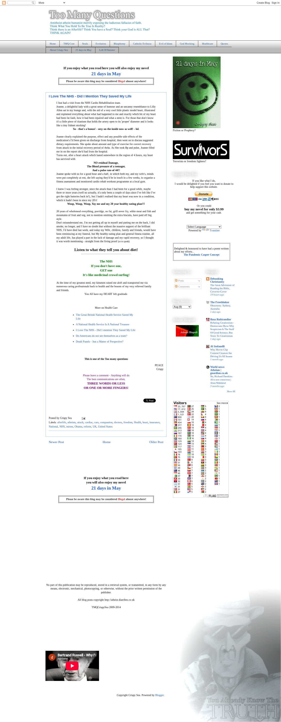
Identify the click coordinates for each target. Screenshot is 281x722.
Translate (215, 230)
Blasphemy (119, 43)
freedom (127, 422)
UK (95, 426)
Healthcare (207, 43)
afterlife (61, 422)
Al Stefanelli (217, 346)
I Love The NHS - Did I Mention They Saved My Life (90, 96)
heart (145, 422)
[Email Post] (82, 418)
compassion (106, 422)
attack (80, 422)
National (53, 426)
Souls (85, 43)
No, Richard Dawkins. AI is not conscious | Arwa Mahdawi (221, 379)
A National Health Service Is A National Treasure (102, 324)
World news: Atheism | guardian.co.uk (219, 370)
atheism (71, 422)
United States (105, 426)
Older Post (156, 442)
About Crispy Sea (59, 50)
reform (87, 426)
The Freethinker (219, 302)
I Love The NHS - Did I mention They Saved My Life (105, 330)
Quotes (224, 43)
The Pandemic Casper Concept (201, 254)
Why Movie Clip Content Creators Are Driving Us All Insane (221, 353)
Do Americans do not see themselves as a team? (101, 335)
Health (137, 422)
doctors (118, 422)
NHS (62, 426)
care (96, 422)
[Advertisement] (115, 626)
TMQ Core (69, 43)
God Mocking (187, 43)
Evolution (101, 43)
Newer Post (56, 442)
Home (53, 43)
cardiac (89, 422)
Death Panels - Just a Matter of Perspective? (99, 341)
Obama (78, 426)
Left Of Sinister (107, 50)
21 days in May (84, 50)
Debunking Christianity (217, 280)
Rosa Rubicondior (220, 319)
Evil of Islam (165, 43)
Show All (231, 391)
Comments (183, 286)
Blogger (159, 695)
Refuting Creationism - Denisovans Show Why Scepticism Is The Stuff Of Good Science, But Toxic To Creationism (222, 329)
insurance (154, 422)
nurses (69, 426)
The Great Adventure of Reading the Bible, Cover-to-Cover (222, 288)
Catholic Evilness (142, 43)
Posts (180, 280)
